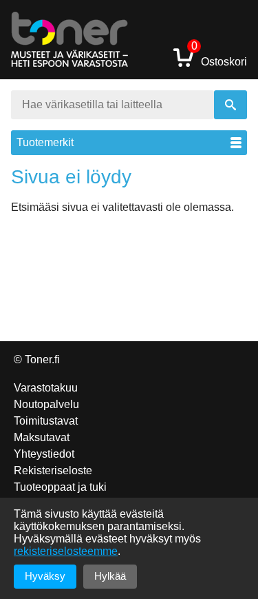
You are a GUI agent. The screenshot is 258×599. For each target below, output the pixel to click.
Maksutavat (41, 437)
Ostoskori (219, 57)
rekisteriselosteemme (66, 551)
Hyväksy (45, 576)
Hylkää (110, 576)
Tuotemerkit (45, 142)
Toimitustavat (46, 421)
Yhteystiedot (44, 454)
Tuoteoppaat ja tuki (60, 487)
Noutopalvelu (46, 404)
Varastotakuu (46, 388)
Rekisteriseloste (53, 470)
